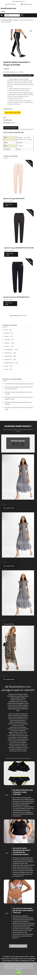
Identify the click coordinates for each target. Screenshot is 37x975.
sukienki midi (8, 356)
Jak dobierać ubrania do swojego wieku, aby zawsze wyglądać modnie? (19, 398)
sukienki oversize (9, 362)
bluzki (6, 330)
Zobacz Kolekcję (18, 444)
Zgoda (19, 972)
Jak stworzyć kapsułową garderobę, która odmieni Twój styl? (18, 393)
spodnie (15, 20)
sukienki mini (8, 359)
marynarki (7, 339)
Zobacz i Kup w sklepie (11, 112)
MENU (3, 11)
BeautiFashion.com (8, 8)
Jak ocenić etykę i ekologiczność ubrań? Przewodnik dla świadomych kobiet (19, 388)
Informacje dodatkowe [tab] (11, 127)
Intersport (19, 142)
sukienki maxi (8, 353)
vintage (7, 369)
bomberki (7, 333)
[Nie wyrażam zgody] (35, 969)
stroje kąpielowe (9, 349)
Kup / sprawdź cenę (9, 508)
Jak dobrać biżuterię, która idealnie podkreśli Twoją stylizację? (18, 403)
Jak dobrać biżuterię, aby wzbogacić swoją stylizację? (19, 383)
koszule (7, 336)
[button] (30, 30)
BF (7, 795)
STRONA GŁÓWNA (6, 20)
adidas (19, 149)
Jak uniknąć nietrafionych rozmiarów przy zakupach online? (19, 408)
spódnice (7, 343)
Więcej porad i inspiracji (18, 946)
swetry (6, 366)
